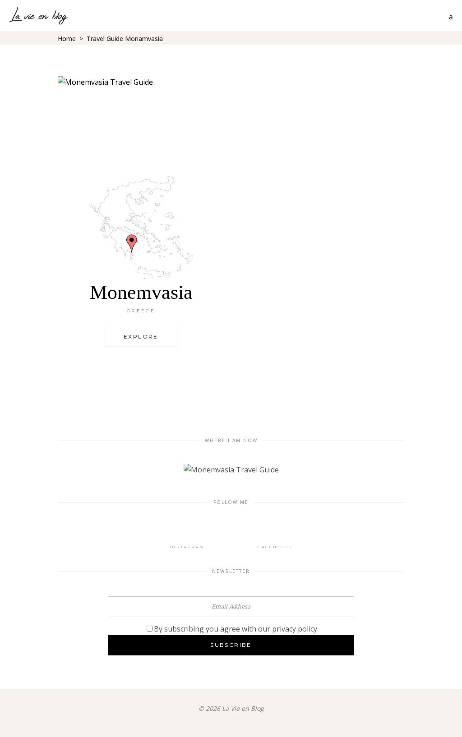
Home (67, 38)
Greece (141, 311)
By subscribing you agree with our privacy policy (235, 629)
